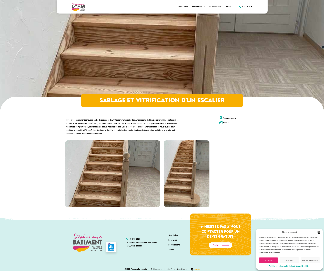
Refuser (289, 260)
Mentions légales (180, 269)
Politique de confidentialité (278, 266)
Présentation (183, 7)
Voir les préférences (310, 260)
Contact (228, 7)
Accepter (268, 260)
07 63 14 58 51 (247, 7)
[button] (319, 232)
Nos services (197, 7)
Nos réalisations (215, 7)
